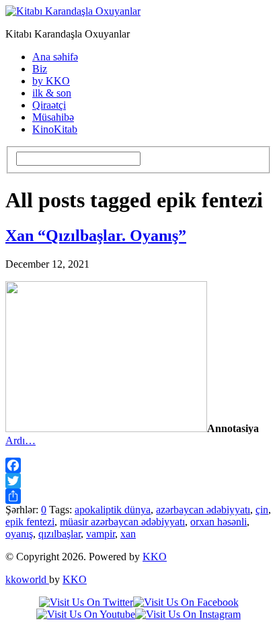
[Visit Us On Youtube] (85, 614)
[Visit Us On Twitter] (86, 602)
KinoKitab (54, 129)
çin (261, 509)
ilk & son (51, 93)
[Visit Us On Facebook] (186, 602)
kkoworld (27, 579)
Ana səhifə (55, 56)
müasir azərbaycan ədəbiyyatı (122, 521)
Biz (39, 68)
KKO (155, 556)
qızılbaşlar (59, 533)
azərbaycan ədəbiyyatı (203, 509)
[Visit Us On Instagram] (188, 614)
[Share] (138, 496)
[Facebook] (138, 465)
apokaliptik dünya (113, 509)
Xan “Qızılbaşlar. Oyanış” (95, 235)
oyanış (19, 533)
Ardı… (20, 440)
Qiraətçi (49, 105)
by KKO (51, 81)
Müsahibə (53, 117)
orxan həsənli (218, 521)
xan (128, 533)
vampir (100, 533)
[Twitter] (138, 480)
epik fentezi (29, 521)
